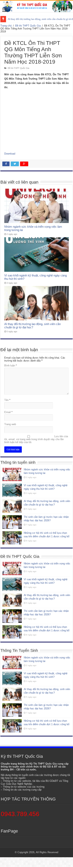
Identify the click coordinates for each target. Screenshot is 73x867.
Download (9, 153)
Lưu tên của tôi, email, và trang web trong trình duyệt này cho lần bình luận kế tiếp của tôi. (36, 439)
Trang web (10, 424)
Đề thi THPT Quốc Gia (28, 25)
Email (8, 412)
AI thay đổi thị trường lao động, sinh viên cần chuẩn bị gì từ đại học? (32, 325)
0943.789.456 (20, 813)
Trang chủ (6, 25)
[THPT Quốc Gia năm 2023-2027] (36, 6)
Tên (7, 400)
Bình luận (10, 365)
